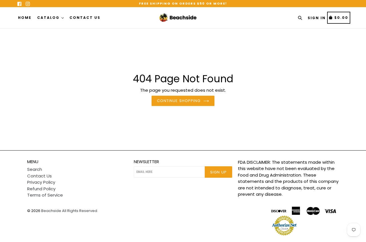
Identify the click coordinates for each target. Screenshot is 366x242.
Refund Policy (41, 189)
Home (24, 17)
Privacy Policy (41, 182)
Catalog (49, 17)
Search (34, 169)
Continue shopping (178, 100)
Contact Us (84, 17)
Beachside (51, 210)
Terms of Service (45, 195)
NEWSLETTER (146, 161)
